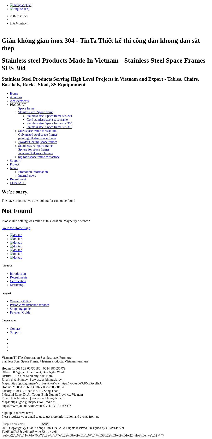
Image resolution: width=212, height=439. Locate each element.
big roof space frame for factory (38, 157)
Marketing (16, 285)
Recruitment (18, 179)
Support (15, 160)
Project (14, 164)
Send (45, 424)
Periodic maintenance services (29, 305)
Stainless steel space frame (35, 145)
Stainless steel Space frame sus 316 (49, 127)
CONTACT (18, 183)
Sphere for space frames (33, 149)
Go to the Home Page (16, 228)
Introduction (18, 273)
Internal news (27, 175)
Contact (15, 328)
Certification (18, 281)
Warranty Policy (20, 301)
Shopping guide (20, 308)
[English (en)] (19, 9)
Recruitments (18, 277)
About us (16, 97)
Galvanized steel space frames (37, 134)
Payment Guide (20, 312)
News (14, 168)
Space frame (26, 108)
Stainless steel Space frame (35, 112)
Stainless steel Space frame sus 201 (49, 116)
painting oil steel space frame (37, 138)
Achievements (19, 101)
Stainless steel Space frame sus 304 (49, 123)
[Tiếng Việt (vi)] (21, 5)
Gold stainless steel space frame (47, 119)
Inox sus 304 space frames (35, 153)
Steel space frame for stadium (37, 131)
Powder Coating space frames (37, 142)
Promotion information (33, 172)
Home (14, 93)
